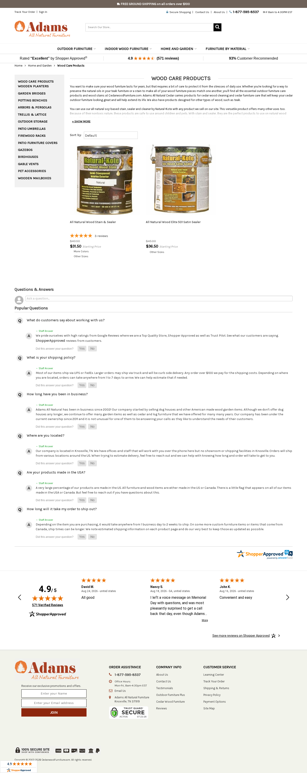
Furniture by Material (226, 49)
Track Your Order (25, 11)
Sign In (43, 11)
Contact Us (202, 12)
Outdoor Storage (33, 121)
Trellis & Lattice (32, 114)
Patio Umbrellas (32, 129)
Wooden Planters (33, 86)
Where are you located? (46, 435)
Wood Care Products (36, 81)
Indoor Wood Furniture (126, 49)
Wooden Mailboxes (34, 178)
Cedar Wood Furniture (170, 701)
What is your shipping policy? (51, 357)
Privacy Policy (211, 695)
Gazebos (25, 150)
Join (54, 712)
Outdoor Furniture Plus (170, 695)
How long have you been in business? (57, 394)
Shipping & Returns (216, 688)
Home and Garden (177, 49)
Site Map (209, 708)
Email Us (120, 691)
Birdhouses (28, 157)
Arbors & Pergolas (34, 107)
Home (18, 65)
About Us (219, 12)
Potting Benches (32, 100)
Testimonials (164, 688)
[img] (47, 598)
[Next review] (288, 597)
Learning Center (213, 674)
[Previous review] (19, 597)
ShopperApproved (50, 340)
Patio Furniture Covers (38, 143)
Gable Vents (28, 164)
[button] (82, 348)
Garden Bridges (32, 93)
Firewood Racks (32, 136)
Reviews (161, 708)
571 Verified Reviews (47, 605)
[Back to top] (279, 758)
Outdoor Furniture (74, 49)
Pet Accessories (32, 171)
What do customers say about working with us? (66, 320)
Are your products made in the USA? (56, 472)
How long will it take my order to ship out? (62, 509)
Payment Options (214, 701)
